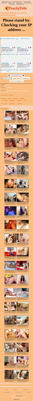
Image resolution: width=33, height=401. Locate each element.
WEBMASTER (16, 399)
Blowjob (22, 98)
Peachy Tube (19, 3)
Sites (28, 392)
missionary (12, 103)
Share (12, 81)
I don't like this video (23, 75)
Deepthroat (4, 100)
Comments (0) (19, 81)
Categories (18, 392)
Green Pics (12, 4)
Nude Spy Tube (27, 1)
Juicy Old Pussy (28, 3)
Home (6, 389)
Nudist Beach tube (6, 1)
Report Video (16, 78)
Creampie (19, 103)
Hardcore (19, 100)
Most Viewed (6, 392)
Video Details (6, 78)
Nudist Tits (4, 3)
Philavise (11, 95)
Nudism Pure (11, 3)
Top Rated (25, 389)
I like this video (9, 75)
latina (6, 103)
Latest (15, 389)
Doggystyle (12, 100)
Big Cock (16, 98)
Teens (25, 100)
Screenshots (25, 78)
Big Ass (9, 98)
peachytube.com (19, 395)
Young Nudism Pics (17, 1)
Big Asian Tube (20, 4)
